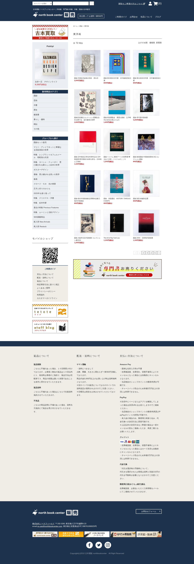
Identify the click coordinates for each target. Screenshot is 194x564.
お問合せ (134, 17)
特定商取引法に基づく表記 (48, 284)
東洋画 (86, 26)
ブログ (158, 17)
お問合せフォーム (148, 511)
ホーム (75, 26)
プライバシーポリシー (46, 291)
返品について (42, 281)
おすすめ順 (143, 43)
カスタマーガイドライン (47, 298)
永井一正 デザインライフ (46, 83)
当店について (146, 17)
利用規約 (40, 295)
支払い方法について (45, 274)
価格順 (152, 43)
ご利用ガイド (121, 17)
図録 (81, 26)
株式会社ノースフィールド (43, 524)
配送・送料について (45, 278)
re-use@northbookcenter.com (49, 526)
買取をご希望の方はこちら (130, 4)
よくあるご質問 (43, 288)
